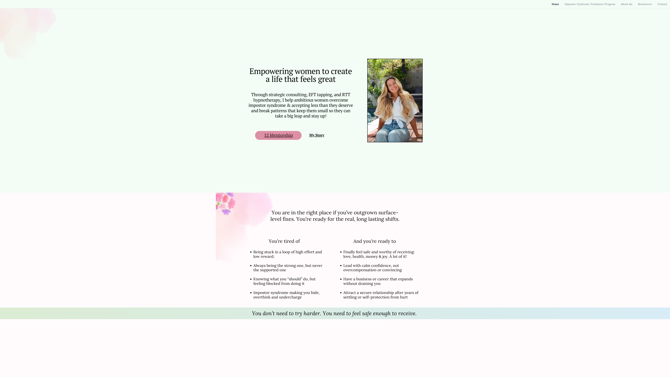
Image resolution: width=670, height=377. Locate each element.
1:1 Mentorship (278, 135)
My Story (316, 135)
